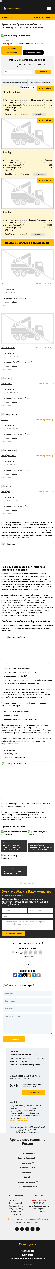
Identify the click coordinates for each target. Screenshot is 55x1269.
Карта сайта (27, 1250)
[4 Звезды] (35, 952)
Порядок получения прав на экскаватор (27, 1058)
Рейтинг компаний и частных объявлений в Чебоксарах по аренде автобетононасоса (12, 846)
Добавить (33, 1092)
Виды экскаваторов (18, 1061)
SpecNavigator (10, 1219)
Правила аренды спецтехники (23, 1054)
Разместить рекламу (39, 1200)
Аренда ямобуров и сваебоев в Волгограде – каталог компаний (13, 871)
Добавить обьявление (12, 50)
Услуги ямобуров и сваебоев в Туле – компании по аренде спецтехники (40, 847)
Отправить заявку (13, 933)
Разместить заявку (33, 52)
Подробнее (39, 114)
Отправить (43, 72)
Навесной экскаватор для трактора (25, 1065)
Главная (27, 1264)
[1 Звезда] (18, 952)
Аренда (5, 17)
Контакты (27, 1254)
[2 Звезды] (26, 952)
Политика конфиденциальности (27, 1258)
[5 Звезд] (40, 952)
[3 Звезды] (30, 952)
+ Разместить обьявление (40, 82)
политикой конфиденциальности (19, 1119)
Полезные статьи (41, 17)
